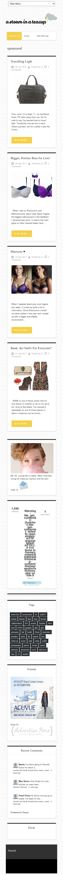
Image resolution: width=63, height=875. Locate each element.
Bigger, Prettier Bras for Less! (30, 158)
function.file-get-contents (30, 525)
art (36, 614)
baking (13, 619)
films (50, 623)
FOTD (19, 627)
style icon (42, 649)
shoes (42, 645)
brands (43, 619)
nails (30, 640)
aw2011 (43, 614)
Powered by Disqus (20, 812)
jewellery (14, 636)
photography (16, 645)
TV (18, 654)
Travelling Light (21, 61)
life (29, 636)
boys (36, 619)
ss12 (34, 649)
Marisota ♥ (18, 251)
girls (42, 627)
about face (15, 614)
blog (29, 619)
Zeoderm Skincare (20, 787)
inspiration (46, 632)
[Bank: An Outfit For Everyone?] (31, 389)
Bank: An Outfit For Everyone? (31, 348)
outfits (44, 640)
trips (13, 654)
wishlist (25, 654)
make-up (14, 640)
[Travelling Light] (31, 102)
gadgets (28, 627)
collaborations (16, 623)
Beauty (22, 619)
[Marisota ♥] (31, 292)
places (26, 645)
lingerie (35, 636)
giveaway (15, 632)
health (29, 632)
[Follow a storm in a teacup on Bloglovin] (31, 584)
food (13, 627)
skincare (14, 649)
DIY (26, 623)
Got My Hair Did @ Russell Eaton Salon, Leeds (31, 770)
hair (22, 632)
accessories (27, 614)
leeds (23, 636)
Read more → (22, 140)
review (34, 645)
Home (37, 632)
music (23, 640)
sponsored (25, 649)
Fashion (42, 623)
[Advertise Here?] (32, 735)
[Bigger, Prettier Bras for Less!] (31, 199)
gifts (36, 627)
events (33, 623)
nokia (37, 640)
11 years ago (33, 787)
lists (42, 636)
